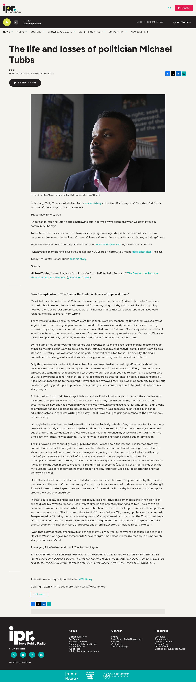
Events (114, 636)
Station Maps (161, 639)
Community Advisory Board (82, 644)
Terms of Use (161, 646)
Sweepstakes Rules (164, 641)
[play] (6, 22)
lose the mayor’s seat (109, 244)
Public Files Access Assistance (84, 651)
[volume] (16, 22)
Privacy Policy (161, 644)
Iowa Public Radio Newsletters (126, 639)
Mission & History (78, 636)
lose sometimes (141, 251)
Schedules (160, 636)
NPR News (39, 594)
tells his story (78, 259)
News (6, 32)
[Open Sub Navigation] (12, 32)
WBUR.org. (85, 579)
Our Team (74, 639)
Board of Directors (78, 641)
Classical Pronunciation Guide (170, 648)
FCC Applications (77, 646)
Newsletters (140, 32)
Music (20, 32)
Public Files (74, 648)
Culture (36, 32)
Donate (185, 8)
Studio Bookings (119, 646)
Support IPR (116, 32)
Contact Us (116, 644)
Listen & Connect (90, 32)
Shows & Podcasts (60, 32)
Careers (115, 641)
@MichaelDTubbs (79, 277)
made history (93, 203)
